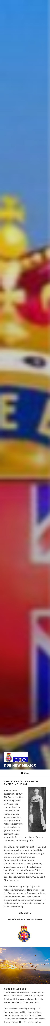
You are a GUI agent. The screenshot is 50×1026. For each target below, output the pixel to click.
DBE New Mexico (20, 765)
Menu (26, 773)
